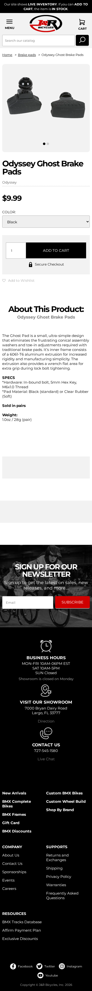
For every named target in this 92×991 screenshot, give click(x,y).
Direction (46, 721)
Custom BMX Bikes (64, 793)
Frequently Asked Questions (62, 895)
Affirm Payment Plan (21, 930)
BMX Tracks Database (22, 922)
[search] (82, 40)
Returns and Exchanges (57, 857)
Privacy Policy (58, 876)
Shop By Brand (60, 809)
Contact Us (12, 863)
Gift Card (10, 822)
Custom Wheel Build (66, 801)
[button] (9, 24)
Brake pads (27, 55)
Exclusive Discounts (20, 938)
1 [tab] (44, 144)
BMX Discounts (16, 831)
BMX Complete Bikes (16, 803)
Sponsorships (14, 872)
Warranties (56, 885)
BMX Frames (14, 814)
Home (7, 55)
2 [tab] (48, 144)
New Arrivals (14, 793)
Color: (9, 212)
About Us (10, 855)
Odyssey (9, 182)
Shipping (54, 868)
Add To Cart (56, 250)
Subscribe (72, 602)
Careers (9, 888)
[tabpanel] (46, 98)
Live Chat (46, 759)
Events (8, 880)
